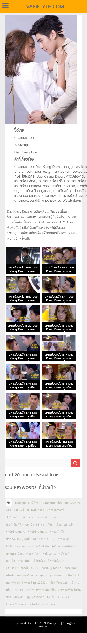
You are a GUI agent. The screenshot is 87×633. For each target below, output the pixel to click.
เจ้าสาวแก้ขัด (44, 524)
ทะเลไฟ (42, 517)
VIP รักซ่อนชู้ (60, 539)
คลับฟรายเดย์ (41, 539)
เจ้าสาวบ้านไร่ (64, 524)
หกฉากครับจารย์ (27, 575)
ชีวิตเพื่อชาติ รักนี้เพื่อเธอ (49, 561)
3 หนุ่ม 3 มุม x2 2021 (34, 582)
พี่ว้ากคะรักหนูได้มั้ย (18, 539)
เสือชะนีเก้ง (70, 568)
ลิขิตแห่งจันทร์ (15, 510)
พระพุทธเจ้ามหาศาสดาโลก (23, 553)
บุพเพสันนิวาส (35, 597)
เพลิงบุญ (20, 503)
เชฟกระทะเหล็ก (46, 590)
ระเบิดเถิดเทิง (72, 575)
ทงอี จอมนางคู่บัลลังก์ (56, 553)
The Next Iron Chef (58, 597)
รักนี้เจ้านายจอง (16, 532)
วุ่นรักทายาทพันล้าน (63, 546)
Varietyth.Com (45, 6)
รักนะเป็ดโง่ (57, 532)
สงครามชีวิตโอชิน (69, 590)
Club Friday (13, 546)
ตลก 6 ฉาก (13, 582)
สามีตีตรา (34, 503)
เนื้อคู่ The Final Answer (20, 590)
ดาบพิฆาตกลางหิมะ (18, 561)
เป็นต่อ (10, 575)
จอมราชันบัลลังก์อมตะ (20, 568)
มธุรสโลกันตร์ (55, 510)
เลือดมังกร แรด (58, 582)
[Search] (75, 463)
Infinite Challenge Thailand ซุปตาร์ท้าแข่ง (31, 604)
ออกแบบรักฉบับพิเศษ (35, 546)
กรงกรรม (55, 517)
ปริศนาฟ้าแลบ (15, 597)
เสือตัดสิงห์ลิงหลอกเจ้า (20, 524)
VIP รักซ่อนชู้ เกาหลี (48, 568)
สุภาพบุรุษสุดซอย (51, 575)
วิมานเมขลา (72, 503)
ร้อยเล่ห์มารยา (35, 510)
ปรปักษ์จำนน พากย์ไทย (20, 517)
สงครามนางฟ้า (52, 503)
